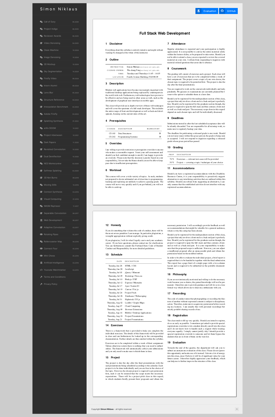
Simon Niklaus (59, 9)
